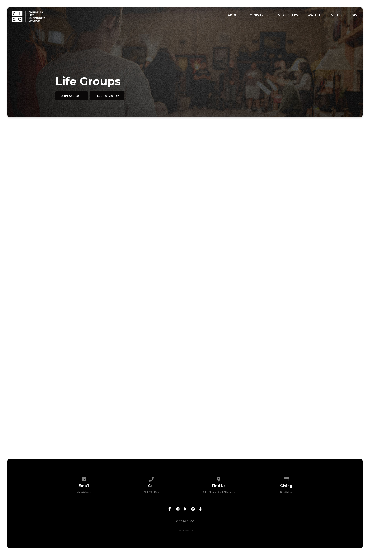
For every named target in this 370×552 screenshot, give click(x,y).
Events (335, 15)
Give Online (286, 491)
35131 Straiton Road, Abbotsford (218, 491)
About (234, 15)
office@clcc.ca (83, 491)
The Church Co (185, 530)
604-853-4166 (151, 491)
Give (356, 15)
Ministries (259, 15)
